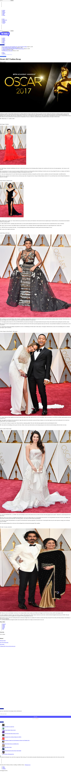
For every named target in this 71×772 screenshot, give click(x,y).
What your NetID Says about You (8, 726)
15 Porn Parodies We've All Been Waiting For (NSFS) (11, 736)
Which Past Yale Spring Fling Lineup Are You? (10, 733)
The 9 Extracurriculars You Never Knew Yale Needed (11, 750)
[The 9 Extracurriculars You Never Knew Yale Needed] (3, 749)
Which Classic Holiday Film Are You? (9, 730)
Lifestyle (3, 12)
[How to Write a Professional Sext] (3, 753)
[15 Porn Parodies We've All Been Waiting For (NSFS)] (3, 735)
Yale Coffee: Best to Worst (7, 747)
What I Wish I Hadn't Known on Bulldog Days (10, 743)
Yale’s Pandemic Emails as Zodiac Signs (9, 47)
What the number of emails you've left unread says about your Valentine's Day (16, 740)
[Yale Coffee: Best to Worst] (3, 746)
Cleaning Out (4, 49)
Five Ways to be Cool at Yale (7, 50)
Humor (3, 11)
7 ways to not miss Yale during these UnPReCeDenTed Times (13, 48)
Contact (3, 767)
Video (3, 14)
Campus (3, 10)
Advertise (4, 768)
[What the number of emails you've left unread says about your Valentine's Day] (3, 739)
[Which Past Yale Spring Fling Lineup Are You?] (3, 732)
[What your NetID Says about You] (3, 725)
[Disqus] (35, 662)
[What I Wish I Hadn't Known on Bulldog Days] (3, 742)
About (3, 766)
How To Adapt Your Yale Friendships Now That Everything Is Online (14, 46)
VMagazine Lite (27, 764)
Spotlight (4, 56)
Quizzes (3, 15)
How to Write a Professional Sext (8, 754)
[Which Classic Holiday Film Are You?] (3, 729)
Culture (3, 13)
